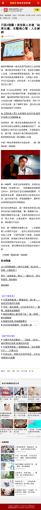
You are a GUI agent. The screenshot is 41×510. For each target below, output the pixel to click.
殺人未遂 (24, 371)
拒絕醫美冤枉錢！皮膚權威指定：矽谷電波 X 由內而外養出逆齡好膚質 (6, 414)
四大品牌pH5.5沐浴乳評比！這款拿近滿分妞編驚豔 (34, 398)
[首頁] (20, 3)
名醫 (13, 371)
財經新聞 (8, 15)
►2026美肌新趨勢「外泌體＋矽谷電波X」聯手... (17, 325)
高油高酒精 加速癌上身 (20, 430)
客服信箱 (11, 506)
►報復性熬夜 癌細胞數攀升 (14, 321)
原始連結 (5, 285)
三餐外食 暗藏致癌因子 (20, 398)
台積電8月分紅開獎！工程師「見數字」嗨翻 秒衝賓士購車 (6, 398)
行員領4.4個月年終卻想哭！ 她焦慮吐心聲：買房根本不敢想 (6, 431)
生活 (14, 15)
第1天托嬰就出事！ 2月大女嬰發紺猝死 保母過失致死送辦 (20, 414)
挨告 (18, 371)
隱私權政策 (31, 506)
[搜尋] (37, 5)
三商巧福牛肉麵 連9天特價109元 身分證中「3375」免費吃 (34, 414)
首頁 (1, 15)
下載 (37, 10)
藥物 (8, 371)
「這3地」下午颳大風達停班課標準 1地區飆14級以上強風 (34, 431)
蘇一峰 (31, 371)
